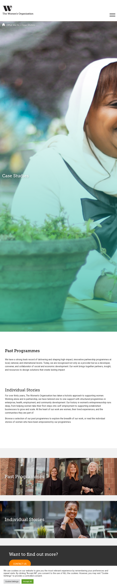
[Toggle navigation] (112, 15)
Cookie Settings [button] (11, 581)
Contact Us (20, 564)
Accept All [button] (27, 581)
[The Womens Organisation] (18, 10)
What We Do (13, 25)
